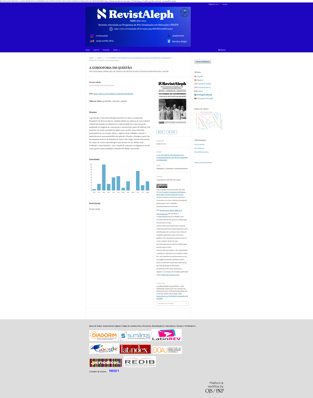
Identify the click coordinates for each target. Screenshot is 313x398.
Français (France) (204, 87)
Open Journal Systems (203, 162)
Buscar (223, 50)
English (200, 76)
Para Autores (199, 148)
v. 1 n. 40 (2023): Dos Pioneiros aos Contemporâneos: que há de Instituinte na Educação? (138, 58)
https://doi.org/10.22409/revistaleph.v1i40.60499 (113, 94)
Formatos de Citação (166, 303)
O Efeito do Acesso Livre (170, 275)
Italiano (200, 91)
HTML (172, 132)
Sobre (115, 50)
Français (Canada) (204, 84)
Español (200, 80)
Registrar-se (213, 4)
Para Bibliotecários (201, 152)
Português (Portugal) (205, 98)
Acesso (224, 4)
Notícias (106, 50)
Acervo (96, 50)
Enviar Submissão (202, 62)
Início (91, 58)
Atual (88, 50)
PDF (161, 132)
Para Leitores (199, 144)
